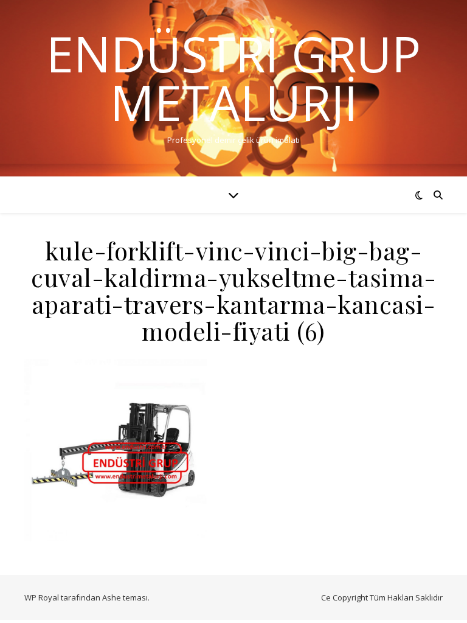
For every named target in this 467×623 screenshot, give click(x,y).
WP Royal (41, 597)
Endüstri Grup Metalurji (233, 78)
